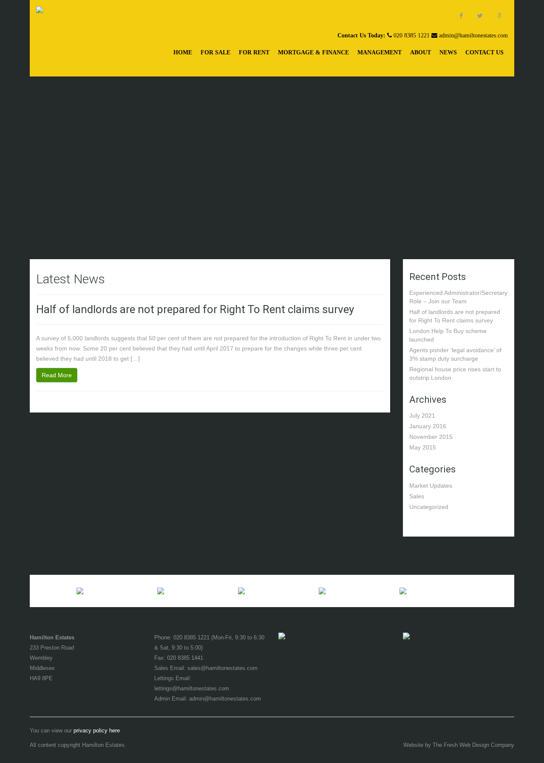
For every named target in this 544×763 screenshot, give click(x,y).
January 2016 (427, 426)
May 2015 (422, 447)
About (420, 52)
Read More (57, 375)
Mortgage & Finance (313, 52)
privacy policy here (97, 731)
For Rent (254, 52)
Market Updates (430, 485)
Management (379, 52)
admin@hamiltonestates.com (473, 35)
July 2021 (422, 415)
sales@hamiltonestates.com (222, 668)
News (448, 52)
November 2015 (431, 436)
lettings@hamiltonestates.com (191, 689)
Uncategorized (428, 506)
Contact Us (484, 52)
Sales (416, 496)
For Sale (215, 52)
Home (182, 52)
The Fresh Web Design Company (473, 745)
